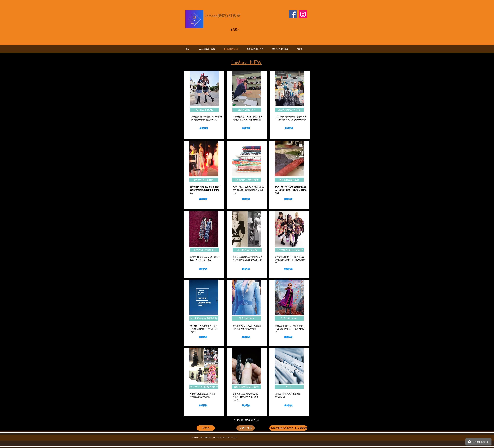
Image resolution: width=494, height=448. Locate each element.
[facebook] (293, 14)
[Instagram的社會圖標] (303, 14)
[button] (204, 110)
